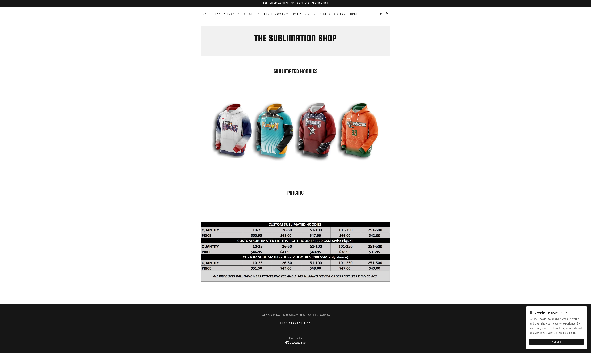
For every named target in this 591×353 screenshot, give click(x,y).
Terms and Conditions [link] (295, 323)
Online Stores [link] (304, 13)
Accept (556, 342)
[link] (295, 40)
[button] (226, 14)
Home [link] (204, 13)
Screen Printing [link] (332, 13)
